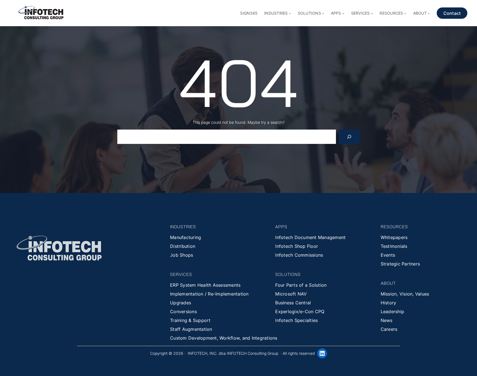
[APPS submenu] (343, 13)
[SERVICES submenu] (372, 13)
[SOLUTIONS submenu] (323, 13)
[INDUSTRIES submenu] (290, 13)
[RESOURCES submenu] (405, 13)
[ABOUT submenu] (429, 13)
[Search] (349, 137)
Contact (452, 13)
